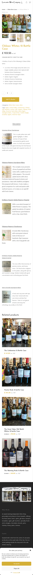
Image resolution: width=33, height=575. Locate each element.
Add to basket (10, 99)
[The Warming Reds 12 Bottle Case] (16, 452)
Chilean (27, 107)
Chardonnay (21, 107)
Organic (20, 109)
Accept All (16, 563)
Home (3, 9)
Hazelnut (6, 109)
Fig (3, 109)
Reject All (16, 568)
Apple (7, 107)
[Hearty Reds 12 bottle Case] (16, 372)
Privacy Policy (16, 572)
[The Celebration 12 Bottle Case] (16, 332)
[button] (30, 550)
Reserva (8, 111)
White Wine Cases (12, 9)
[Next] (28, 38)
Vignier (9, 114)
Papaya (25, 109)
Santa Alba (14, 111)
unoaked (4, 114)
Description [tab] (16, 124)
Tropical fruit (15, 113)
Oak (16, 109)
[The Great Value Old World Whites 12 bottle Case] (16, 411)
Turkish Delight (24, 113)
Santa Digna (21, 111)
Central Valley (13, 107)
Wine (21, 105)
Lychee (12, 109)
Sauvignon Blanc (6, 113)
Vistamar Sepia (16, 114)
